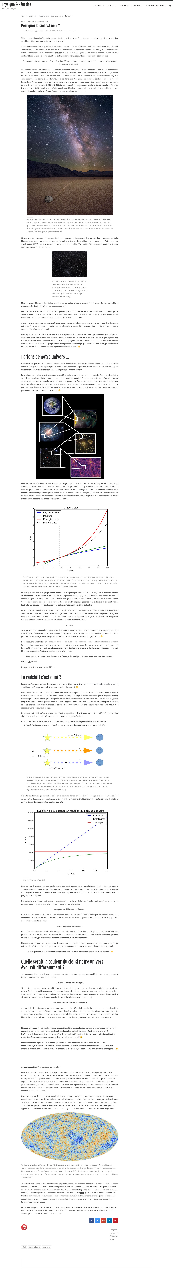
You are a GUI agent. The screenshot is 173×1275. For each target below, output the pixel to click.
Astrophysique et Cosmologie (44, 16)
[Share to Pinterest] (115, 1222)
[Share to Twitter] (97, 1222)
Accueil (23, 16)
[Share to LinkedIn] (109, 1222)
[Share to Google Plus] (103, 1222)
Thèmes (30, 16)
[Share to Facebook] (91, 1222)
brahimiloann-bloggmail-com (33, 31)
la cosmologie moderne (83, 489)
